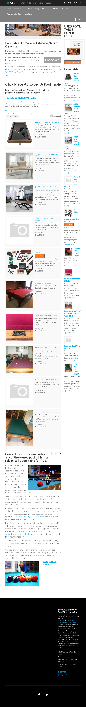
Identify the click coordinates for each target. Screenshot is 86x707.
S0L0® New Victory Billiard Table (45, 187)
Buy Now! (40, 256)
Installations (18, 9)
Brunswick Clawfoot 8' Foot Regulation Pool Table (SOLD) (46, 348)
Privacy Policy (65, 675)
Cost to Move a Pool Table (60, 9)
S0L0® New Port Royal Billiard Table (46, 154)
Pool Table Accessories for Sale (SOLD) (47, 251)
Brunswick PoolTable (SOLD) (46, 380)
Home (9, 9)
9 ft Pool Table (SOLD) (43, 283)
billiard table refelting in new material (27, 516)
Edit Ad (7, 110)
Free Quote (28, 14)
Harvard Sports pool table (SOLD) (44, 219)
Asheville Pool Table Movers (36, 2)
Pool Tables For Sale (14, 14)
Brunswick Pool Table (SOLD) (46, 315)
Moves (44, 9)
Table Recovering (33, 9)
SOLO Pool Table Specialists (18, 72)
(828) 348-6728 (73, 2)
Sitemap (62, 671)
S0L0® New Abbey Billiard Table (47, 122)
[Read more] (75, 100)
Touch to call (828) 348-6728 (20, 97)
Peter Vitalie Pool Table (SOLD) (47, 412)
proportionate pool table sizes (18, 534)
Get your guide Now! (72, 62)
